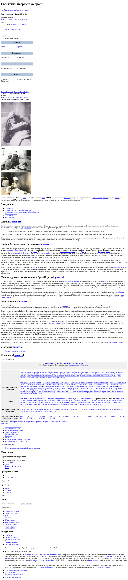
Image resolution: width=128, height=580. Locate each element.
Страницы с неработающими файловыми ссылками (22, 448)
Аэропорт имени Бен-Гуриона (89, 388)
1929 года (23, 24)
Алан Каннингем (50, 411)
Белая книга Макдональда (46, 392)
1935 (100, 416)
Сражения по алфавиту (13, 427)
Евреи (3, 47)
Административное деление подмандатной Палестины (39, 372)
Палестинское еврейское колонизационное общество (98, 376)
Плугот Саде (39, 390)
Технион (49, 384)
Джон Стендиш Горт (36, 411)
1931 (81, 416)
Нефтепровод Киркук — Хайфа (31, 386)
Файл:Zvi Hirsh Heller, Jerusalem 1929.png (15, 97)
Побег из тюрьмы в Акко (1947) (31, 404)
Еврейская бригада (66, 374)
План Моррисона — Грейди (66, 392)
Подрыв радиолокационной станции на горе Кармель (93, 402)
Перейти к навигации (8, 10)
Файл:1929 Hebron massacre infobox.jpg (14, 19)
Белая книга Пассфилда (28, 392)
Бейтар (104, 281)
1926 (58, 416)
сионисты (9, 226)
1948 (54, 418)
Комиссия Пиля (72, 388)
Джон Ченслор (64, 409)
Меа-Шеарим (119, 292)
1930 (76, 416)
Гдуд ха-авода (75, 383)
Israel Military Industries (114, 384)
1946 (44, 418)
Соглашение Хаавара (73, 386)
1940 (122, 416)
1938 (113, 416)
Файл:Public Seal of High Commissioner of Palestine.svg (64, 363)
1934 (95, 416)
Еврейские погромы (12, 432)
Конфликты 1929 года (12, 429)
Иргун (66, 390)
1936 (104, 416)
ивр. (43, 198)
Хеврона (67, 198)
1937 (109, 416)
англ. (24, 198)
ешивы (124, 267)
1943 (30, 418)
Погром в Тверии (67, 400)
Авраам (10, 250)
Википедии (34, 560)
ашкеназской (117, 267)
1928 (67, 416)
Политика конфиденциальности (16, 570)
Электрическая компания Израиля (64, 384)
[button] (1, 480)
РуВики (41, 560)
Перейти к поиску (22, 10)
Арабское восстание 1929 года (15, 351)
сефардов (36, 267)
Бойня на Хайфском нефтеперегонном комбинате (60, 404)
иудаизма (34, 252)
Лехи (60, 390)
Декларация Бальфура (27, 383)
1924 (49, 416)
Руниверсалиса (93, 560)
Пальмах (48, 390)
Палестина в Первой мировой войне (32, 399)
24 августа (15, 24)
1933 (90, 416)
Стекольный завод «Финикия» (53, 386)
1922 (40, 416)
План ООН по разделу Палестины (89, 392)
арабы (117, 198)
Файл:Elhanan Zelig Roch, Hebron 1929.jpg (15, 92)
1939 (118, 416)
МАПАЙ (84, 386)
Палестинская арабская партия (106, 386)
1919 (26, 416)
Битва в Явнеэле (80, 400)
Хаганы (65, 306)
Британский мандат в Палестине (16, 441)
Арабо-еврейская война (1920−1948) (17, 439)
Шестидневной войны (115, 342)
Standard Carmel (60, 388)
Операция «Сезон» (67, 402)
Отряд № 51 (54, 374)
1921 (35, 416)
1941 (21, 418)
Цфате (3, 297)
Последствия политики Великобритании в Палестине (45, 376)
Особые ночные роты (41, 374)
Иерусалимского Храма (71, 281)
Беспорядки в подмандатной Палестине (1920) (62, 399)
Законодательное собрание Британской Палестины (76, 372)
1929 (72, 416)
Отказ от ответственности (14, 574)
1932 (86, 416)
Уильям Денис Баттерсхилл (105, 409)
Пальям (55, 390)
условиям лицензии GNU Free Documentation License (43, 555)
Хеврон (7, 29)
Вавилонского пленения (21, 253)
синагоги (32, 257)
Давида (83, 252)
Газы (86, 342)
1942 (26, 418)
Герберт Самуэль (26, 409)
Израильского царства (67, 252)
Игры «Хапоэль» (99, 384)
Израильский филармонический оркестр (40, 388)
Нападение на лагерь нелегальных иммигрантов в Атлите (40, 402)
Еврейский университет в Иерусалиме (56, 383)
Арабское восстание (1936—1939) (48, 400)
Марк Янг (74, 409)
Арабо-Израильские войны (14, 430)
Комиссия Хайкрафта (101, 383)
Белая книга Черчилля (115, 390)
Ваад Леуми (99, 372)
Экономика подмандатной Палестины (53, 377)
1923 (44, 416)
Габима (38, 383)
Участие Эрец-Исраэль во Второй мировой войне (105, 400)
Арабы (19, 47)
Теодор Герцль (26, 228)
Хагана (90, 384)
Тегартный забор (106, 388)
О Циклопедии (10, 572)
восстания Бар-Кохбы (43, 253)
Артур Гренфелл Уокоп (87, 409)
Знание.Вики (50, 560)
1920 (30, 416)
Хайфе (9, 297)
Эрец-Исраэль (15, 29)
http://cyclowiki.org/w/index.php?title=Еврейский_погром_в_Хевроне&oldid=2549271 (38, 422)
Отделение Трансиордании (35, 384)
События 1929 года (11, 434)
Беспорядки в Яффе (86, 399)
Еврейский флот (86, 383)
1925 (54, 416)
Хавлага (91, 386)
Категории (4, 423)
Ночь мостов (118, 402)
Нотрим (30, 374)
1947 (49, 418)
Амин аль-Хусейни (54, 323)
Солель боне (82, 384)
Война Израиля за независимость (89, 404)
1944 (35, 418)
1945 (40, 418)
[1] (81, 199)
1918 (21, 416)
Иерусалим (101, 252)
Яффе (122, 295)
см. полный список (46, 567)
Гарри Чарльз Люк (51, 409)
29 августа (8, 436)
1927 (63, 416)
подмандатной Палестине (79, 365)
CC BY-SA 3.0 (112, 556)
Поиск (3, 500)
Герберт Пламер (38, 409)
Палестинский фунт (72, 376)
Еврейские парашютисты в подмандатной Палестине (88, 390)
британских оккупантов (100, 198)
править (16, 221)
